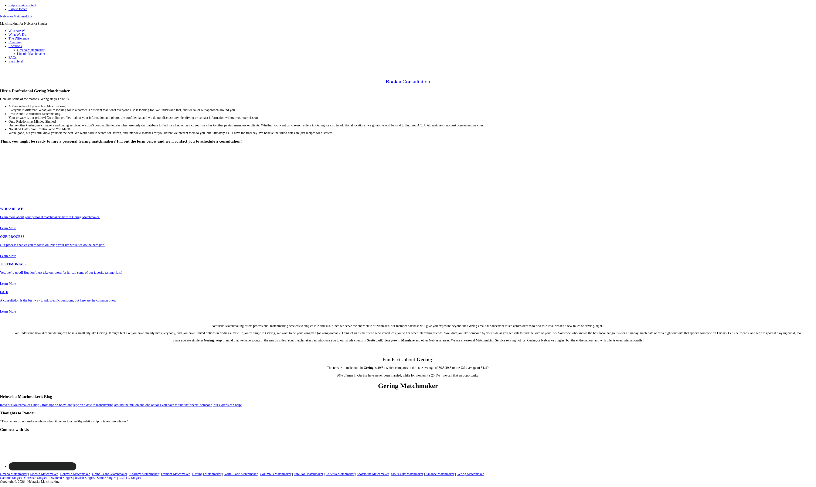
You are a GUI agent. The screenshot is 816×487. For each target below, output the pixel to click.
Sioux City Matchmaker (407, 474)
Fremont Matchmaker (175, 474)
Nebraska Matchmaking (16, 16)
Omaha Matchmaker (13, 474)
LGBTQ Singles (130, 478)
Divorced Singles (60, 478)
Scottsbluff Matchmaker (373, 474)
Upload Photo (9, 191)
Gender (6, 149)
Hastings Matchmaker (206, 474)
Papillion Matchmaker (308, 474)
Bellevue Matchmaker (75, 474)
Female (21, 157)
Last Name (8, 169)
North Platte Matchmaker (241, 474)
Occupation (9, 183)
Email (5, 174)
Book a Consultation (408, 81)
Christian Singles (35, 478)
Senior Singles (106, 478)
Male (7, 157)
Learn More (8, 228)
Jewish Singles (85, 478)
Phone (5, 178)
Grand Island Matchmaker (109, 474)
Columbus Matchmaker (275, 474)
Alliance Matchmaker (439, 474)
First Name (8, 165)
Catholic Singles (11, 478)
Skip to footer (17, 9)
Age (4, 161)
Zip (3, 187)
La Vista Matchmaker (340, 474)
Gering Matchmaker (470, 474)
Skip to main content (22, 5)
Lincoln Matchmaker (44, 474)
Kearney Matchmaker (144, 474)
